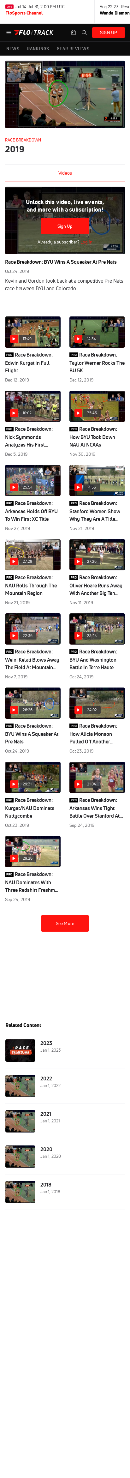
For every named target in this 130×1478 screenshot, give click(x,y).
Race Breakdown (23, 139)
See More (65, 923)
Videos (65, 173)
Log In (86, 242)
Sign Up (65, 226)
